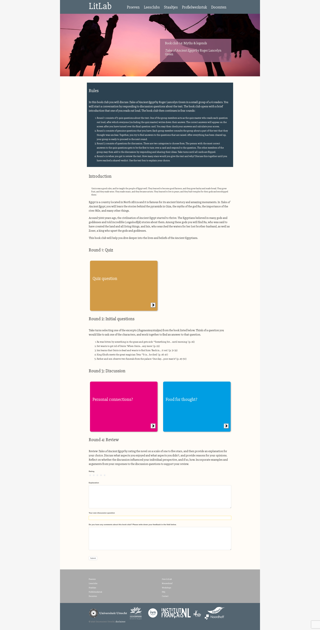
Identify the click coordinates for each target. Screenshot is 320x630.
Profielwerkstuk (194, 7)
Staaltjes (171, 7)
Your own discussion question (102, 513)
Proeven (133, 7)
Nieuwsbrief (167, 583)
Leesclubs (152, 7)
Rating (91, 471)
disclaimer (121, 621)
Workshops (166, 587)
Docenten (218, 7)
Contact (165, 596)
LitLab (100, 6)
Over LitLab (167, 579)
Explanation (94, 483)
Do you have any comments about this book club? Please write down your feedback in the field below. (132, 524)
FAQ (163, 592)
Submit (93, 558)
